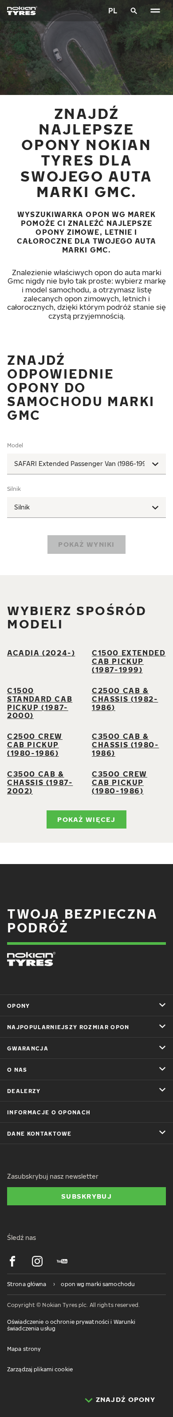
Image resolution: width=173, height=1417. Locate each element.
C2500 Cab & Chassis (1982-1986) (125, 699)
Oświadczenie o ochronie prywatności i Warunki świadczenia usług (71, 1324)
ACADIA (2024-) (41, 652)
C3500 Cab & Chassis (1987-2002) (40, 782)
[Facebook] (12, 1261)
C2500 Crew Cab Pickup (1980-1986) (35, 745)
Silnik (14, 488)
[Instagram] (37, 1261)
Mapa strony (24, 1349)
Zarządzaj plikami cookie (40, 1369)
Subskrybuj (86, 1196)
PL (112, 10)
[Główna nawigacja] (155, 10)
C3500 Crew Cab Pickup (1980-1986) (119, 782)
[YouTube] (62, 1261)
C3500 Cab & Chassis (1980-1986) (125, 745)
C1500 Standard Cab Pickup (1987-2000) (39, 703)
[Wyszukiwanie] (134, 10)
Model (15, 445)
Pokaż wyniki (86, 544)
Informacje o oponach (48, 1112)
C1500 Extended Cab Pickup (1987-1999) (128, 661)
